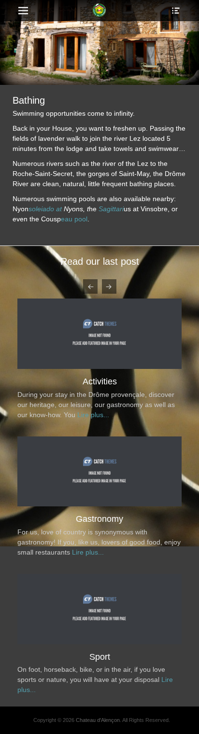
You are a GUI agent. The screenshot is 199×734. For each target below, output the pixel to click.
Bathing (102, 519)
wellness (102, 381)
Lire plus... (96, 415)
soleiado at (45, 209)
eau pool (74, 219)
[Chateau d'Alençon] (99, 10)
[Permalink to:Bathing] (102, 504)
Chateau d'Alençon (98, 582)
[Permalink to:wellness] (102, 366)
